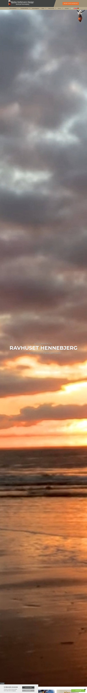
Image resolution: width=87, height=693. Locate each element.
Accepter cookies (28, 687)
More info (14, 690)
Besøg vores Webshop (71, 3)
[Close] (85, 689)
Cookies (2, 683)
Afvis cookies (28, 690)
